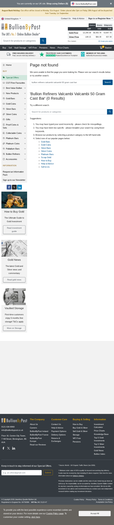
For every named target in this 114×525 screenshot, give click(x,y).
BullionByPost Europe (36, 439)
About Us (34, 424)
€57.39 (108, 37)
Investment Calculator (99, 425)
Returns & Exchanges (56, 439)
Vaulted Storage (14, 308)
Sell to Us (45, 167)
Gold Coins (10, 104)
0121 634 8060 (8, 427)
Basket (107, 47)
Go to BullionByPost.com (86, 4)
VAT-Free (32, 47)
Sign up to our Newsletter (14, 180)
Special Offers (12, 77)
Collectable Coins (13, 133)
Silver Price (74, 37)
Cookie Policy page (55, 513)
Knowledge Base (101, 434)
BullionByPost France (39, 435)
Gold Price (73, 33)
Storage (76, 435)
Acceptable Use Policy (104, 502)
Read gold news (14, 280)
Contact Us (66, 18)
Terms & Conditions (105, 500)
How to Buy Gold (14, 211)
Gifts (7, 119)
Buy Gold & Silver (80, 428)
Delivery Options (58, 435)
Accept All (95, 513)
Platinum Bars (12, 138)
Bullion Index (99, 454)
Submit (48, 472)
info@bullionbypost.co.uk (12, 430)
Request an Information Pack (13, 173)
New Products (12, 93)
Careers (33, 428)
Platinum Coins (12, 143)
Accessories (11, 159)
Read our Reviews (38, 445)
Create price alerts (106, 41)
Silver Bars (10, 109)
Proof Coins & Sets (10, 126)
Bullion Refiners (12, 154)
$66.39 (98, 37)
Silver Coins (11, 114)
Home (8, 65)
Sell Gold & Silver (80, 431)
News (52, 47)
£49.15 (88, 37)
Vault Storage (20, 47)
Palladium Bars (12, 149)
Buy (4, 47)
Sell (10, 47)
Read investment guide (14, 229)
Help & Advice (78, 18)
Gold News (14, 259)
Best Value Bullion (13, 88)
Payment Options (58, 431)
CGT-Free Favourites (15, 83)
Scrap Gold (46, 157)
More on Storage (14, 328)
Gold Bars (10, 98)
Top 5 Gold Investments (99, 439)
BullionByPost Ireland (39, 431)
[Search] (43, 41)
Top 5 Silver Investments (99, 445)
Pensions (43, 47)
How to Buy (46, 160)
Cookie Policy (79, 500)
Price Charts (63, 47)
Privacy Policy (91, 500)
